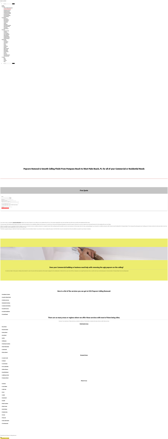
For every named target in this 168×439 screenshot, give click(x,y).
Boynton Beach (5, 329)
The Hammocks (5, 423)
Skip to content (3, 0)
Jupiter (3, 338)
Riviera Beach (5, 352)
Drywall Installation (6, 311)
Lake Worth (4, 349)
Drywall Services (5, 308)
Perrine (3, 414)
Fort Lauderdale (5, 366)
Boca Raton (4, 326)
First (10, 197)
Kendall (3, 400)
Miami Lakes (4, 406)
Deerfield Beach (5, 372)
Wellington (4, 340)
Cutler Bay (4, 389)
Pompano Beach (5, 377)
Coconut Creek (5, 357)
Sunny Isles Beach (5, 420)
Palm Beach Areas (84, 323)
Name (2, 196)
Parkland (4, 360)
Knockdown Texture (6, 294)
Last (10, 198)
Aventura (4, 383)
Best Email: (3, 199)
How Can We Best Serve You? (5, 203)
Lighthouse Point (5, 375)
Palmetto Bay (4, 411)
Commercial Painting (6, 305)
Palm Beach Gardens (6, 343)
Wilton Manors (5, 369)
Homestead (4, 397)
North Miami (4, 409)
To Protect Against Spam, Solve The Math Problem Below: (9, 204)
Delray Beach (4, 332)
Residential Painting (6, 302)
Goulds (3, 394)
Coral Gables (4, 386)
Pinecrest (4, 417)
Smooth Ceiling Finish (6, 297)
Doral (3, 392)
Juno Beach (4, 335)
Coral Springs (4, 363)
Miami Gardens (5, 403)
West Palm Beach (5, 346)
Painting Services (5, 300)
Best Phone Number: (4, 200)
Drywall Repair (5, 314)
